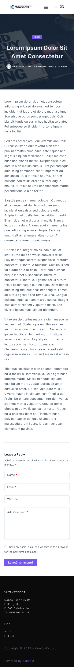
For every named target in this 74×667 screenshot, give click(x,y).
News (37, 37)
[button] (46, 7)
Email (12, 487)
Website (12, 499)
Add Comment (17, 512)
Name (12, 475)
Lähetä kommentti (20, 562)
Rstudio (28, 661)
